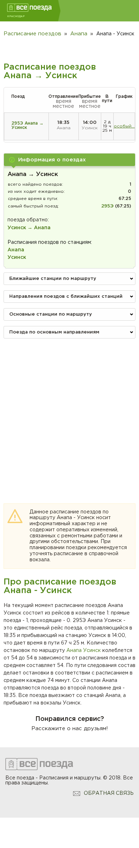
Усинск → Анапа (29, 228)
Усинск (92, 650)
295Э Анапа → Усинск (27, 125)
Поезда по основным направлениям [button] (54, 332)
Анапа (74, 650)
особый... (124, 126)
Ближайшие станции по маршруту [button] (52, 279)
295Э (107, 206)
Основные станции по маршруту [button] (50, 314)
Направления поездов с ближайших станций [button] (66, 296)
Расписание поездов (32, 33)
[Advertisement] (69, 413)
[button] (69, 160)
